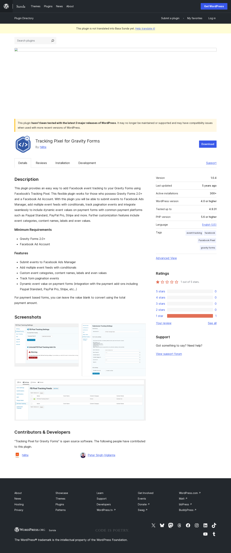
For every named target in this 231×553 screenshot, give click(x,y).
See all (212, 323)
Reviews (41, 163)
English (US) (209, 224)
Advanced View (166, 258)
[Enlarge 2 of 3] (141, 328)
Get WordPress (214, 6)
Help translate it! (145, 28)
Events (142, 498)
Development (87, 163)
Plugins (60, 504)
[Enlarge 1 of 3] (74, 328)
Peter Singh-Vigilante (101, 455)
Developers (104, 504)
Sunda (52, 530)
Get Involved (145, 492)
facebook (210, 233)
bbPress (185, 504)
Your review (163, 323)
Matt (183, 498)
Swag (143, 509)
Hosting (19, 504)
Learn (100, 492)
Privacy (18, 509)
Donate (144, 504)
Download (207, 144)
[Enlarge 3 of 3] (141, 384)
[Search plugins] (52, 40)
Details (22, 163)
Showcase (62, 492)
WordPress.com (190, 492)
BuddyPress (188, 509)
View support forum (169, 354)
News (17, 498)
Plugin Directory (24, 18)
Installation (62, 163)
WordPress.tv (106, 509)
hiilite (43, 147)
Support (211, 163)
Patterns (61, 509)
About (18, 492)
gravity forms (208, 247)
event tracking (194, 233)
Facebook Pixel (207, 240)
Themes (60, 498)
